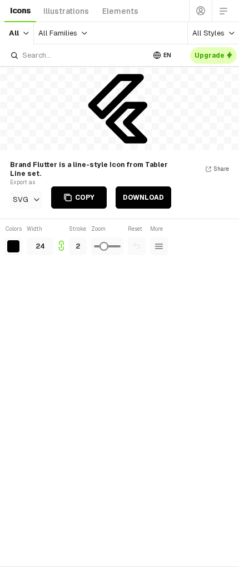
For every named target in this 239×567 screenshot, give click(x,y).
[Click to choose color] (13, 246)
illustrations (66, 11)
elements (120, 11)
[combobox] (77, 55)
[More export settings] (159, 246)
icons (20, 10)
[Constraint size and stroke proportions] (61, 240)
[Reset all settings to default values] (137, 246)
